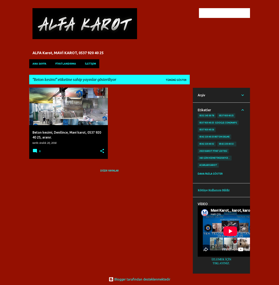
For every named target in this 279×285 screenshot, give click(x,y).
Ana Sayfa (39, 63)
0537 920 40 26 (206, 129)
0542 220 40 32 (206, 144)
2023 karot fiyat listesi (213, 151)
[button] (102, 151)
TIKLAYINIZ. (221, 263)
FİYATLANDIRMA (65, 63)
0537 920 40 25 (226, 115)
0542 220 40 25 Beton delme (214, 136)
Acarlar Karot (208, 165)
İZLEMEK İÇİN (221, 259)
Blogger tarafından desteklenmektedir (142, 279)
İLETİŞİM (90, 63)
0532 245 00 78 (206, 115)
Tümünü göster (176, 80)
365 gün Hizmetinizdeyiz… (214, 158)
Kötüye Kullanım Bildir (214, 190)
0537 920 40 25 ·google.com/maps (218, 122)
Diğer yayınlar (109, 170)
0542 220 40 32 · (227, 144)
